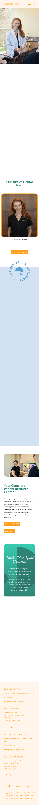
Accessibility (9, 795)
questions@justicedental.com (14, 702)
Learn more (19, 333)
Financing (9, 531)
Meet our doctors (19, 252)
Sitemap (14, 798)
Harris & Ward (29, 798)
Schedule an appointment (19, 57)
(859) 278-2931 (9, 745)
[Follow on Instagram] (11, 727)
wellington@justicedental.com (14, 749)
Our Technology (12, 524)
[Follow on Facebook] (6, 727)
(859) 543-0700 (9, 697)
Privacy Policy (18, 795)
